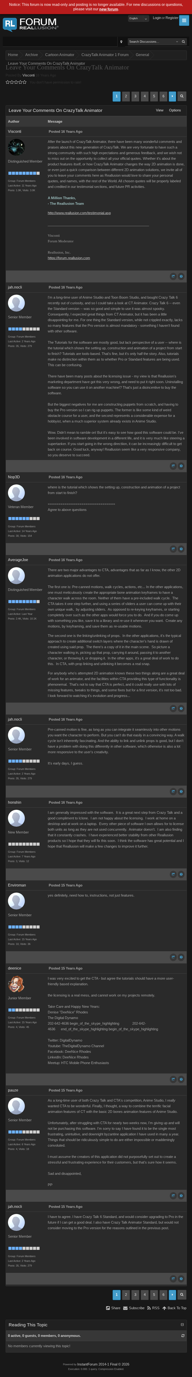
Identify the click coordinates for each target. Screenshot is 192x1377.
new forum (108, 9)
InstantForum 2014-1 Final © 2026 (103, 1364)
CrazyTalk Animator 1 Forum (105, 55)
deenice (14, 968)
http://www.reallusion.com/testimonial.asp (79, 213)
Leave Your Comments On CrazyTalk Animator (46, 63)
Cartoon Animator (59, 55)
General (142, 55)
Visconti (28, 75)
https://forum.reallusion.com (69, 258)
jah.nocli (15, 287)
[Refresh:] (183, 1336)
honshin (14, 802)
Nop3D (14, 477)
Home (13, 55)
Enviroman (17, 885)
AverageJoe (18, 560)
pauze (13, 1090)
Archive (31, 55)
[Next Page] (172, 96)
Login (157, 18)
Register (172, 18)
